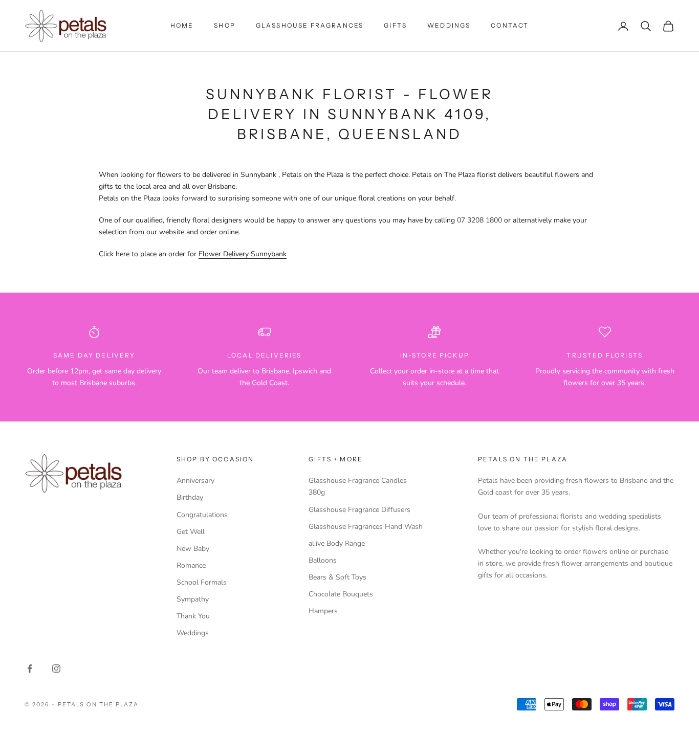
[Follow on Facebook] (30, 668)
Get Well (191, 532)
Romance (191, 565)
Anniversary (195, 480)
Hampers (323, 611)
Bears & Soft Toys (337, 577)
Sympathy (193, 599)
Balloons (323, 560)
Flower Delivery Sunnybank (243, 254)
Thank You (193, 616)
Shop (224, 25)
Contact (510, 25)
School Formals (202, 582)
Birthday (190, 497)
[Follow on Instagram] (56, 668)
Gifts (395, 25)
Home (182, 25)
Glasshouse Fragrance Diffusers (359, 510)
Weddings (448, 25)
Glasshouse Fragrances (309, 25)
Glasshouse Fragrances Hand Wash (366, 526)
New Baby (193, 548)
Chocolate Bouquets (341, 594)
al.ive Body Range (337, 543)
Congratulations (202, 515)
